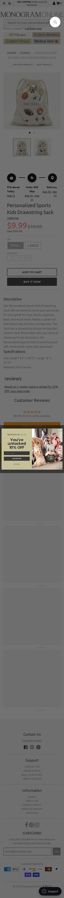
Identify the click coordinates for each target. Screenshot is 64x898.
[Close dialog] (60, 430)
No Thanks (17, 464)
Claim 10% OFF (16, 458)
